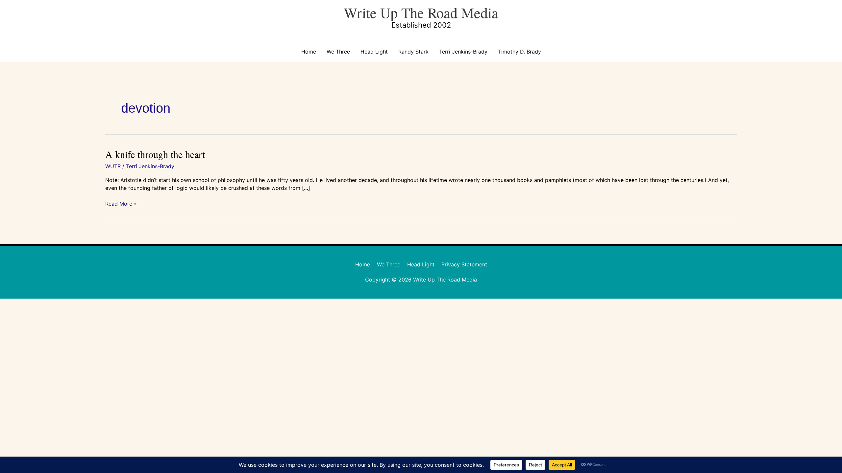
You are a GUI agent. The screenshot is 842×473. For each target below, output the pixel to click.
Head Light (374, 51)
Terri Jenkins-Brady (463, 51)
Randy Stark (413, 51)
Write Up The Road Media (421, 12)
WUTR (113, 166)
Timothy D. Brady (519, 51)
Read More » (121, 203)
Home (308, 51)
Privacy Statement (464, 264)
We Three (338, 51)
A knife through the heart (155, 154)
